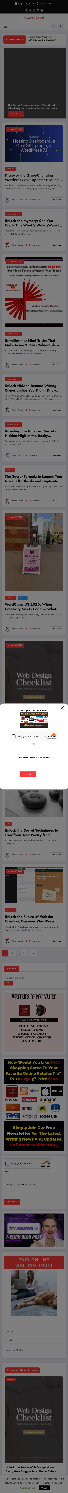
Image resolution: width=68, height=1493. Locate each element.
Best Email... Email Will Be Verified (34, 757)
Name (34, 743)
